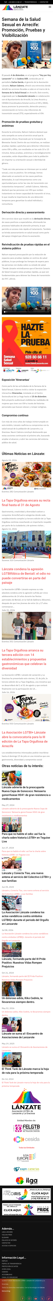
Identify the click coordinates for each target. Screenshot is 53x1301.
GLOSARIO (5, 1237)
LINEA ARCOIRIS (7, 1232)
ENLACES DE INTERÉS (9, 1240)
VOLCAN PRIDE (7, 1235)
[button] (50, 7)
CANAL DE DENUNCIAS (10, 1277)
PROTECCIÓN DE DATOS (10, 1266)
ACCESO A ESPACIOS (9, 1246)
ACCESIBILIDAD (7, 1274)
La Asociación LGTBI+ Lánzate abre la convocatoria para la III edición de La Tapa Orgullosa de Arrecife (25, 739)
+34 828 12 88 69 (15, 2)
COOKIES (5, 1272)
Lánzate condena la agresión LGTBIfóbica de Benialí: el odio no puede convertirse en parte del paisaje (26, 576)
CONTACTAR (44, 2)
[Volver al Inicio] (15, 7)
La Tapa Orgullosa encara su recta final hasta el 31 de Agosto (26, 502)
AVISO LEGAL (6, 1269)
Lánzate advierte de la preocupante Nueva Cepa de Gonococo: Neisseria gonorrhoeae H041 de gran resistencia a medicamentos (24, 812)
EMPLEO (5, 1261)
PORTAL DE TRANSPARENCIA (11, 1264)
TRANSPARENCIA (30, 2)
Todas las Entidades (26, 1147)
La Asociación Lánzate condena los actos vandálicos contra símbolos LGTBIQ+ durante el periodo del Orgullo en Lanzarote (25, 937)
